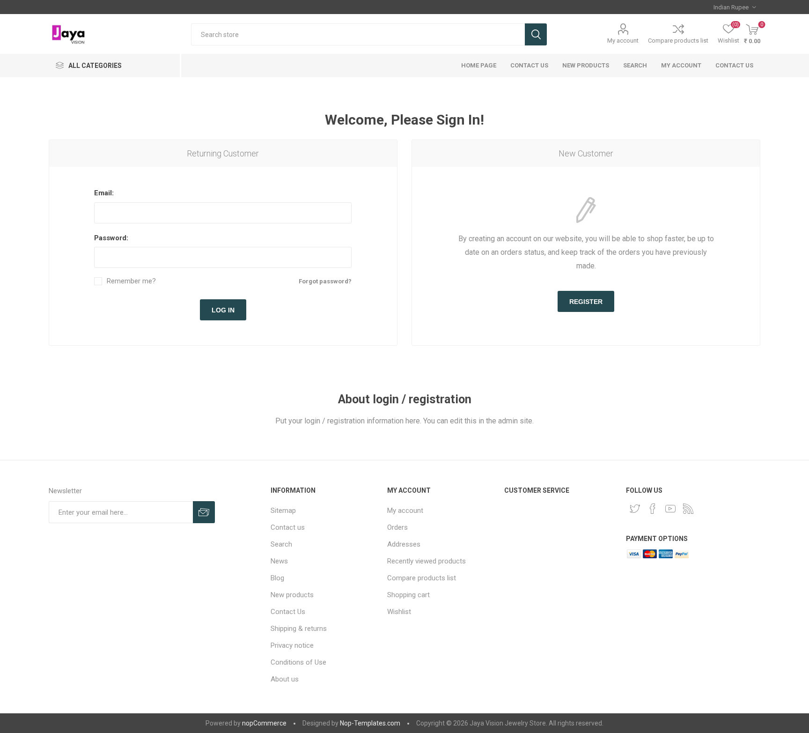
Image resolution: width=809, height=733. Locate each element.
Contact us (734, 65)
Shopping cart (408, 595)
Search (536, 34)
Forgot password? (325, 281)
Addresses (403, 544)
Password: (111, 238)
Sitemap (283, 510)
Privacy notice (292, 645)
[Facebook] (652, 508)
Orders (397, 527)
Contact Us (529, 65)
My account (623, 40)
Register (586, 301)
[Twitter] (634, 508)
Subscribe (204, 512)
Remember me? (131, 281)
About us (285, 679)
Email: (104, 193)
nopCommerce (264, 723)
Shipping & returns (299, 628)
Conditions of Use (298, 662)
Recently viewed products (426, 561)
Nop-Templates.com (370, 723)
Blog (277, 578)
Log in (223, 310)
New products (585, 65)
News (279, 561)
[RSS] (688, 508)
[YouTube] (670, 508)
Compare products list (678, 40)
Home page (478, 65)
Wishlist (399, 611)
